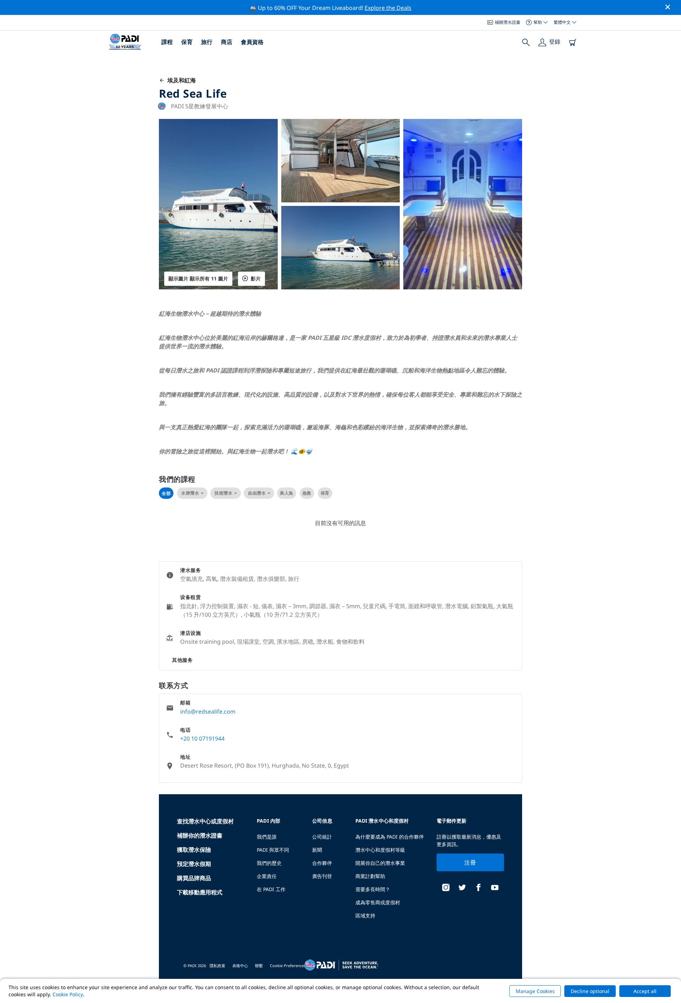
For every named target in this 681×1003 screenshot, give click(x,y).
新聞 (317, 849)
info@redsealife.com (208, 711)
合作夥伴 (322, 863)
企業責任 (267, 876)
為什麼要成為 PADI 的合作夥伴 (389, 836)
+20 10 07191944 (202, 738)
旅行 (206, 42)
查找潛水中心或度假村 (205, 821)
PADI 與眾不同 (273, 849)
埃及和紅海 (180, 80)
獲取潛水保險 (194, 850)
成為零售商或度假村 (377, 902)
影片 (256, 278)
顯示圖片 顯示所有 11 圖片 (198, 278)
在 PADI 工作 (271, 889)
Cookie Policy (67, 994)
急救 (307, 493)
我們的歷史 (269, 863)
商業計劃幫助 (370, 876)
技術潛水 (223, 493)
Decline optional (590, 991)
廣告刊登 (322, 876)
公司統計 (322, 836)
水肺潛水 (190, 493)
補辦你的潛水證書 (199, 835)
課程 (167, 42)
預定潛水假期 (194, 864)
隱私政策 (217, 965)
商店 (226, 42)
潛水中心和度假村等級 (380, 849)
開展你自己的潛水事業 (380, 863)
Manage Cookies (535, 991)
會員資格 (252, 42)
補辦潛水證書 (507, 22)
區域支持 (365, 915)
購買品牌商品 (194, 878)
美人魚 (286, 493)
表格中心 (240, 965)
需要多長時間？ (372, 889)
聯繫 (259, 965)
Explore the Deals (388, 8)
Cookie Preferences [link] (288, 965)
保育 (187, 42)
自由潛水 (257, 493)
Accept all (645, 991)
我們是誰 (267, 836)
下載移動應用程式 (199, 892)
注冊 (470, 862)
